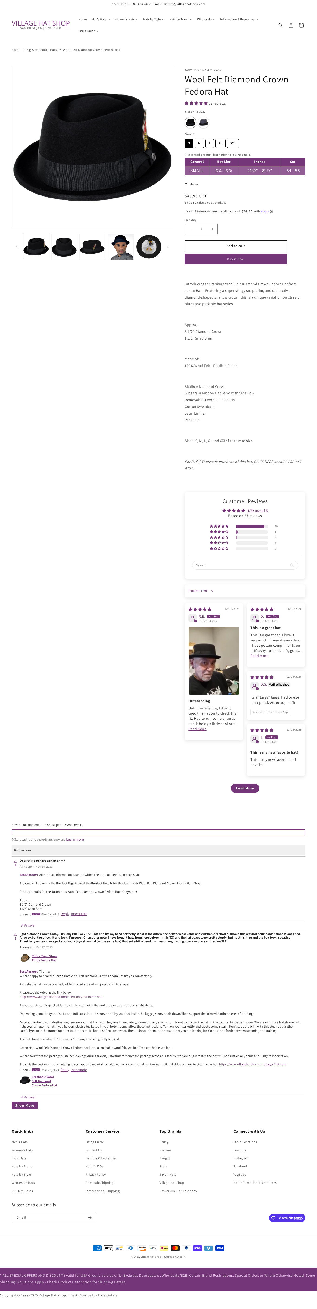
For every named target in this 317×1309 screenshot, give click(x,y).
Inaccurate (79, 914)
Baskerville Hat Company (178, 1191)
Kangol (164, 1158)
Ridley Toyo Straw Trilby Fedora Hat (44, 958)
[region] (245, 163)
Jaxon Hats (192, 69)
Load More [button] (245, 788)
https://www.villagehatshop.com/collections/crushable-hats (61, 997)
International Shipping (103, 1191)
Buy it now (236, 259)
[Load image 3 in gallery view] (92, 247)
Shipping (191, 202)
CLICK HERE (263, 461)
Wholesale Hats (23, 1182)
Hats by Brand (22, 1166)
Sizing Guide (95, 1142)
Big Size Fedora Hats (41, 50)
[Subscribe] (90, 1217)
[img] (199, 609)
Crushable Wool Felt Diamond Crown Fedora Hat (44, 1081)
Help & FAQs (95, 1166)
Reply (65, 914)
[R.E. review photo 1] (213, 661)
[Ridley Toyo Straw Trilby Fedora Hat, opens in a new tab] (25, 958)
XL (220, 142)
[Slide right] (168, 247)
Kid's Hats (19, 1158)
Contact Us (94, 1150)
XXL (233, 142)
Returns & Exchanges (101, 1158)
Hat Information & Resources (255, 1182)
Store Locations (245, 1142)
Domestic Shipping (100, 1182)
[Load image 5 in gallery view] (149, 247)
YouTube (239, 1174)
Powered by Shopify (174, 1256)
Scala (163, 1166)
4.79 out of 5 (257, 510)
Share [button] (193, 184)
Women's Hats (22, 1150)
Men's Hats (20, 1142)
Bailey (163, 1142)
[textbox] (158, 832)
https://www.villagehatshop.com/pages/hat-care (252, 1064)
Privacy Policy (96, 1174)
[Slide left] (17, 247)
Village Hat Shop (171, 1182)
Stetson (165, 1150)
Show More (24, 1105)
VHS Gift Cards (22, 1191)
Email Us (239, 1150)
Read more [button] (197, 728)
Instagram (241, 1158)
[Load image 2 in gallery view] (64, 247)
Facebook (240, 1166)
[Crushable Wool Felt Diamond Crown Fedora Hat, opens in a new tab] (25, 1081)
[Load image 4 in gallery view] (121, 247)
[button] (281, 25)
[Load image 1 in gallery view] (36, 247)
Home (16, 50)
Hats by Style (21, 1174)
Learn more (75, 839)
